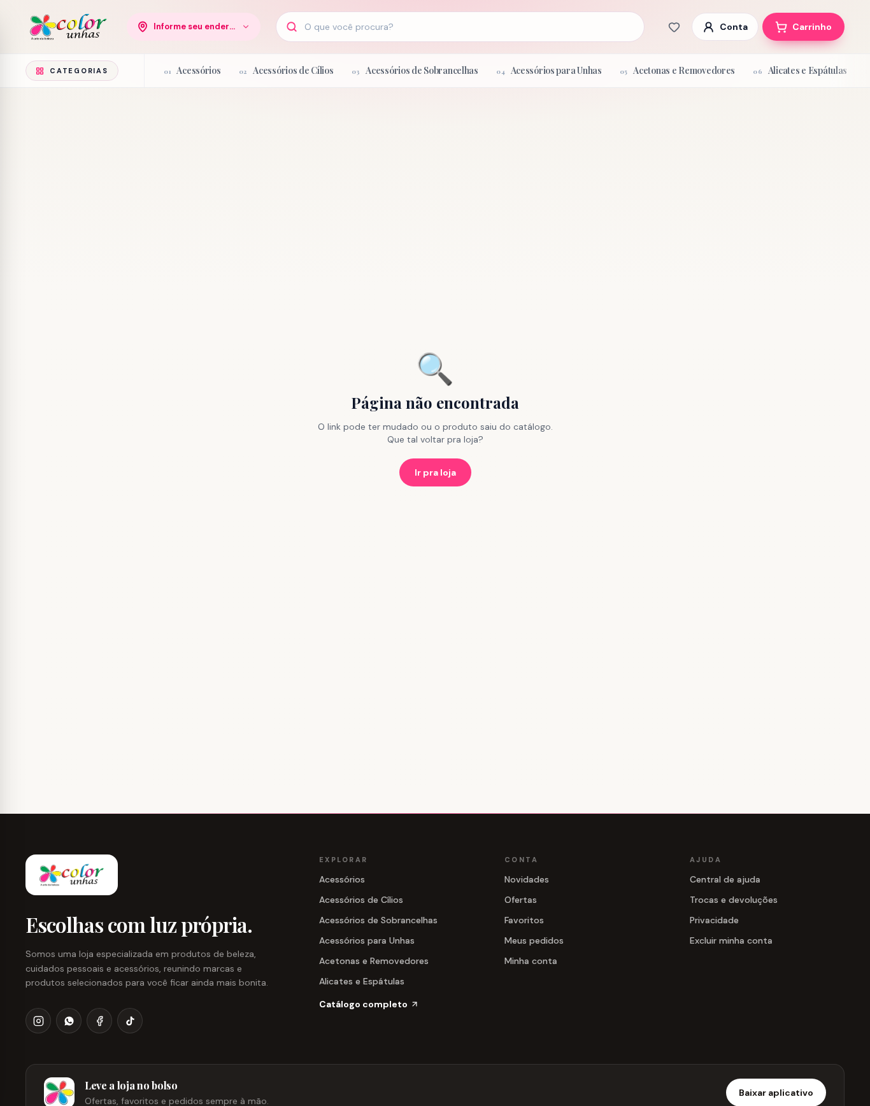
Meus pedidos (534, 940)
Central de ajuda (725, 879)
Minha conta (530, 961)
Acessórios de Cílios (361, 899)
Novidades (526, 879)
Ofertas (520, 899)
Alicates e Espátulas (361, 981)
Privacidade (714, 920)
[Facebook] (99, 1020)
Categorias (79, 70)
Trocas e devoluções (734, 899)
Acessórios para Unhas (367, 940)
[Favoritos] (674, 27)
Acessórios (342, 879)
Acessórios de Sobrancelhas (378, 920)
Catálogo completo (363, 1004)
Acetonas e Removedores (374, 961)
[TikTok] (130, 1020)
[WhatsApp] (69, 1020)
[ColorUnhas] (68, 26)
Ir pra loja (435, 472)
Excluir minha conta (731, 940)
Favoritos (524, 920)
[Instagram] (38, 1020)
